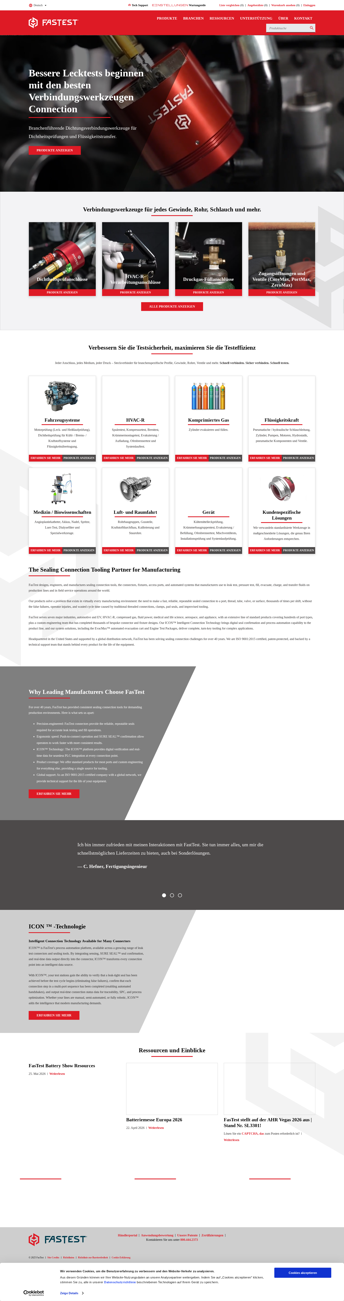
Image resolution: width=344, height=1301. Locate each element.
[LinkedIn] (299, 1236)
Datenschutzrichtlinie (120, 1282)
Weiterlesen (57, 1073)
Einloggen (309, 5)
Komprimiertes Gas (208, 420)
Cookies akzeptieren (303, 1272)
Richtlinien (68, 1257)
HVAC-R (135, 420)
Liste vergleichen (229, 5)
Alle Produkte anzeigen (172, 306)
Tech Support (138, 5)
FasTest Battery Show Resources (62, 1065)
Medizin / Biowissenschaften (62, 512)
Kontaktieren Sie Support (52, 1205)
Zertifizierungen (212, 1235)
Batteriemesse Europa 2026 (154, 1119)
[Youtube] (309, 1236)
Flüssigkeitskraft (282, 420)
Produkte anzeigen (55, 150)
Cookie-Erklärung (121, 1257)
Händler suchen (158, 1205)
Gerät (208, 512)
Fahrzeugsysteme (62, 420)
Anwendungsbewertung (157, 1235)
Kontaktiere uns (273, 1205)
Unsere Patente (187, 1235)
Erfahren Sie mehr (46, 458)
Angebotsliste (255, 5)
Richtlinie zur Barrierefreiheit (93, 1257)
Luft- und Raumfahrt (135, 512)
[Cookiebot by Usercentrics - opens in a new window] (33, 1293)
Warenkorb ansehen (283, 5)
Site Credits (53, 1257)
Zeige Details (69, 1293)
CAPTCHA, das (253, 1133)
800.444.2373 (189, 1239)
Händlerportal (127, 1235)
